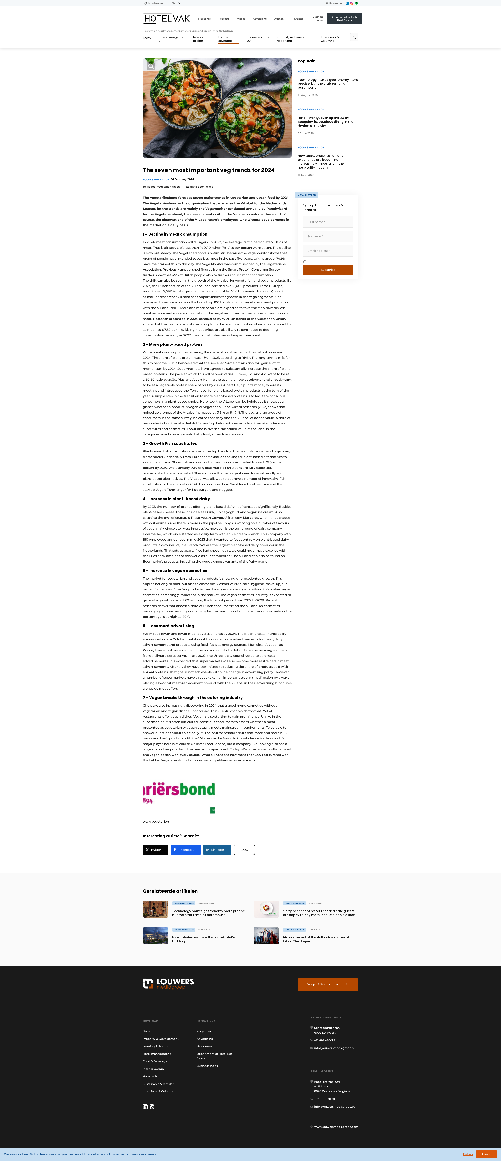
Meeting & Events (155, 1046)
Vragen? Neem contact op (325, 984)
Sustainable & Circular (158, 1084)
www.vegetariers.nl (158, 821)
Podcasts (223, 18)
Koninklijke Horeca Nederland (291, 39)
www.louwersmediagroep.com (336, 1127)
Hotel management (172, 37)
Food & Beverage (225, 39)
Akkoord (486, 1154)
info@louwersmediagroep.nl (334, 1048)
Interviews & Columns (330, 39)
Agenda (279, 18)
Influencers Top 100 (257, 39)
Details (468, 1154)
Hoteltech (150, 1076)
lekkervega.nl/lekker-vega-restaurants (224, 760)
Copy (244, 850)
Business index (318, 18)
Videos (241, 18)
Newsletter (297, 18)
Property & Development (161, 1039)
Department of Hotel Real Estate (345, 18)
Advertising (260, 18)
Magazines (204, 18)
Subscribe (328, 270)
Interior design (198, 39)
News (147, 37)
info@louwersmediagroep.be (335, 1106)
